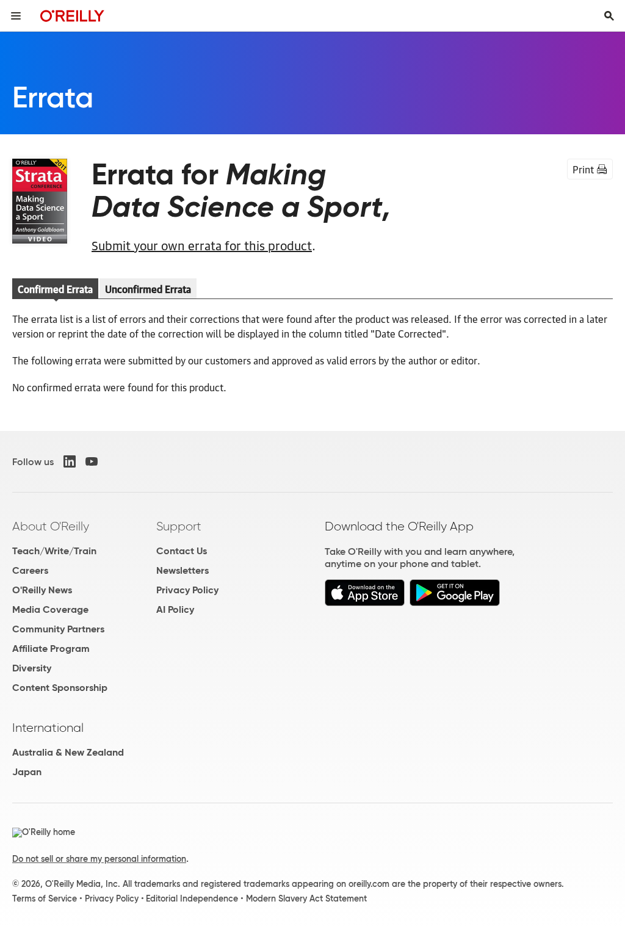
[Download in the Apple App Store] (365, 602)
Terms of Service (44, 898)
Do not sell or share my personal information (99, 858)
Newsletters (182, 570)
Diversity (31, 668)
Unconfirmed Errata (148, 288)
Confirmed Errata (55, 288)
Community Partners (58, 629)
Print (583, 169)
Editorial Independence (192, 898)
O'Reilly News (42, 590)
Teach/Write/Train (54, 550)
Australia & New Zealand (68, 752)
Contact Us (181, 550)
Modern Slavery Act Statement (306, 898)
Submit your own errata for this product (202, 244)
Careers (30, 570)
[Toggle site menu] (16, 16)
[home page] (72, 15)
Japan (27, 771)
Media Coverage (50, 609)
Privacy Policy (187, 590)
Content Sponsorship (59, 687)
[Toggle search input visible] (609, 16)
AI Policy (175, 609)
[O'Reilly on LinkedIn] (69, 461)
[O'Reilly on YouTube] (91, 461)
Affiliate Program (51, 648)
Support (178, 526)
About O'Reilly (50, 526)
